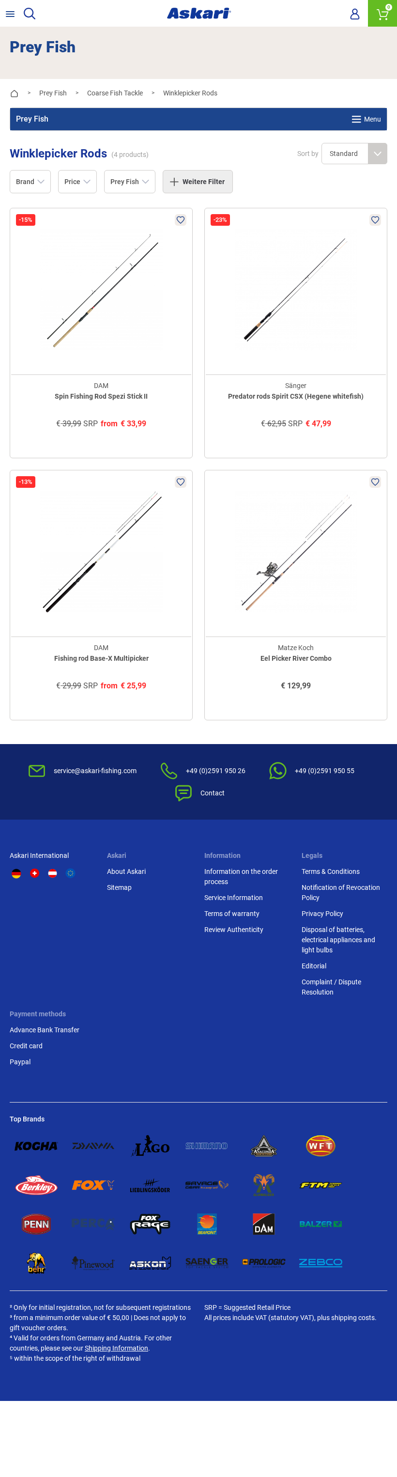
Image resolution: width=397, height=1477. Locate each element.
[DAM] (264, 1224)
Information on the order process (241, 877)
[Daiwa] (93, 1146)
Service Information (233, 898)
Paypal (20, 1062)
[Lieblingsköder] (150, 1185)
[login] (355, 13)
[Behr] (36, 1263)
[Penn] (36, 1224)
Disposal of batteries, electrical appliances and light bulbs (338, 940)
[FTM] (321, 1185)
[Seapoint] (207, 1224)
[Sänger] (207, 1263)
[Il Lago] (150, 1146)
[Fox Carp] (93, 1185)
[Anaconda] (264, 1146)
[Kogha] (36, 1146)
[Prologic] (264, 1263)
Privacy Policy (322, 913)
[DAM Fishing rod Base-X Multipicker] (101, 552)
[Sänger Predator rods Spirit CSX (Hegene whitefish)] (296, 290)
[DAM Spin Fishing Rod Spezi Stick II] (101, 290)
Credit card (26, 1046)
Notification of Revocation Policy (341, 893)
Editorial (314, 966)
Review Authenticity (233, 929)
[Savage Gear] (207, 1185)
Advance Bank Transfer (44, 1030)
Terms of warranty (232, 913)
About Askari (126, 871)
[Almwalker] (264, 1185)
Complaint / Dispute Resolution (331, 987)
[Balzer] (321, 1224)
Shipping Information (116, 1348)
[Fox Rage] (150, 1224)
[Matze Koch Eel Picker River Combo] (296, 552)
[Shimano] (207, 1146)
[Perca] (93, 1224)
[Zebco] (321, 1263)
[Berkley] (36, 1185)
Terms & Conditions (331, 871)
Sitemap (119, 887)
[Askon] (150, 1263)
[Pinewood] (93, 1263)
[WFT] (321, 1146)
